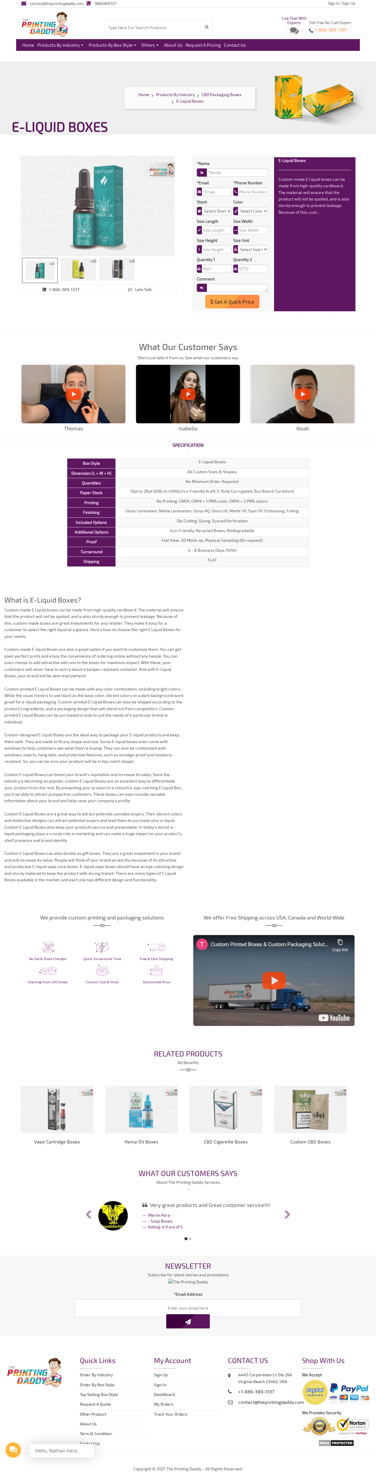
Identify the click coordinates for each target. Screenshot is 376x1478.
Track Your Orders (171, 1414)
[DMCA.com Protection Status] (336, 1442)
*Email (203, 182)
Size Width (243, 221)
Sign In (334, 3)
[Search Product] (207, 27)
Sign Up (348, 3)
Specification (188, 445)
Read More (330, 212)
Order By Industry (96, 1374)
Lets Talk (143, 289)
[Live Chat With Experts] (294, 32)
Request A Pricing (203, 45)
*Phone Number (248, 182)
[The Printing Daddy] (45, 23)
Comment (206, 278)
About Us (173, 45)
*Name (203, 163)
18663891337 (106, 3)
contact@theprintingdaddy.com (56, 3)
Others (148, 45)
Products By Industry (58, 45)
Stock (202, 201)
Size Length (207, 221)
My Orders (165, 1404)
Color (238, 201)
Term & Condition (96, 1433)
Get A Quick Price (233, 301)
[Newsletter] (188, 1321)
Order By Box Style (97, 1384)
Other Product (93, 1414)
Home (28, 45)
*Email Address (188, 1294)
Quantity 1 (206, 259)
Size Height (207, 240)
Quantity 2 (242, 259)
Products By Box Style (110, 45)
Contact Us (235, 45)
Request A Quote (95, 1404)
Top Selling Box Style (99, 1394)
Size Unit (241, 240)
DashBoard (165, 1394)
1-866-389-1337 (64, 289)
